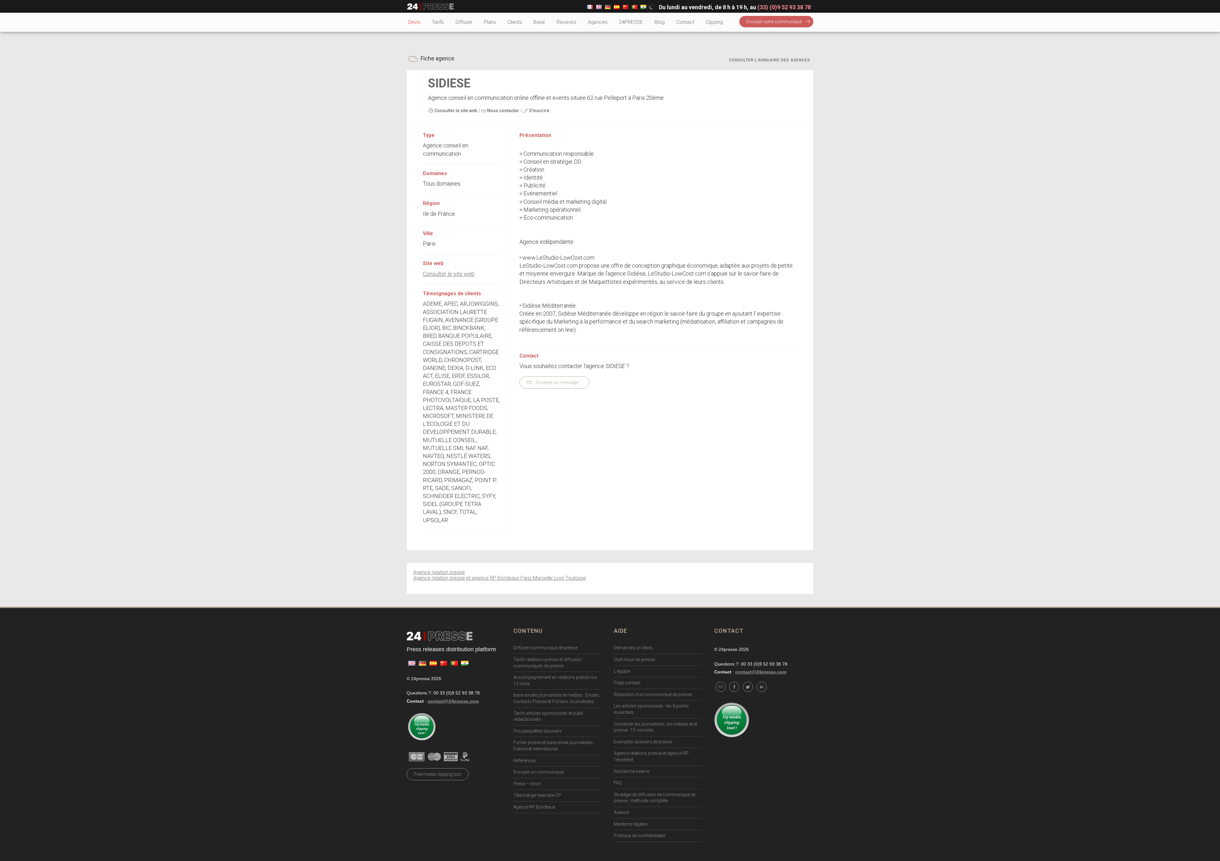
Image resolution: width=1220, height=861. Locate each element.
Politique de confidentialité (639, 835)
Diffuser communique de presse (545, 647)
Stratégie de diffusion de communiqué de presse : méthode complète (654, 797)
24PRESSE (631, 22)
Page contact (627, 682)
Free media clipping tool (437, 774)
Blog (659, 22)
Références (524, 760)
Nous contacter (502, 110)
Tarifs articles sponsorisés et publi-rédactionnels (548, 716)
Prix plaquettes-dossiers (537, 731)
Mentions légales (630, 824)
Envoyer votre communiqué (774, 21)
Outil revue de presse (634, 659)
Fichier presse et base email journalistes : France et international (554, 745)
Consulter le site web (455, 110)
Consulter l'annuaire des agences (769, 60)
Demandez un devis (633, 647)
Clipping (714, 22)
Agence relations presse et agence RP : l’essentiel (652, 756)
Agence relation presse (439, 572)
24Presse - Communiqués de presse (430, 6)
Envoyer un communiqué (538, 772)
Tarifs (438, 22)
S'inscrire (538, 110)
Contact (685, 22)
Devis (414, 22)
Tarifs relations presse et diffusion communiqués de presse (547, 662)
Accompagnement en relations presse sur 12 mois (555, 680)
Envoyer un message (556, 382)
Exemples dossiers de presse (643, 741)
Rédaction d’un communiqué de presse (653, 694)
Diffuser (464, 22)
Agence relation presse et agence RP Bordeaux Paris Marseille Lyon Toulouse (499, 578)
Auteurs (621, 812)
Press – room (527, 783)
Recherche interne (631, 771)
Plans (490, 22)
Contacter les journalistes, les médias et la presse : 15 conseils (655, 727)
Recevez (566, 22)
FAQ (618, 782)
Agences (597, 22)
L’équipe (622, 671)
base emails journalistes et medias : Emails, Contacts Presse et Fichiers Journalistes (556, 698)
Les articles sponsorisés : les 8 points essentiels (651, 709)
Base (539, 22)
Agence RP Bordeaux (534, 807)
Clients (514, 22)
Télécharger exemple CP (537, 795)
